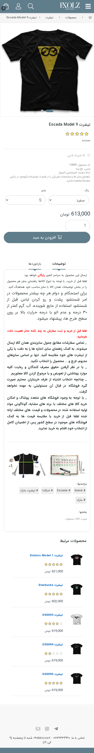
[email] (38, 729)
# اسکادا (47, 490)
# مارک (81, 500)
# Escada (63, 490)
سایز (43, 190)
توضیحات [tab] (59, 263)
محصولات (70, 17)
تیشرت (49, 17)
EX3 (77, 519)
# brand (80, 490)
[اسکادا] (86, 140)
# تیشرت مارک (29, 490)
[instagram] (47, 729)
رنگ (87, 190)
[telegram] (56, 729)
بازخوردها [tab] (35, 263)
